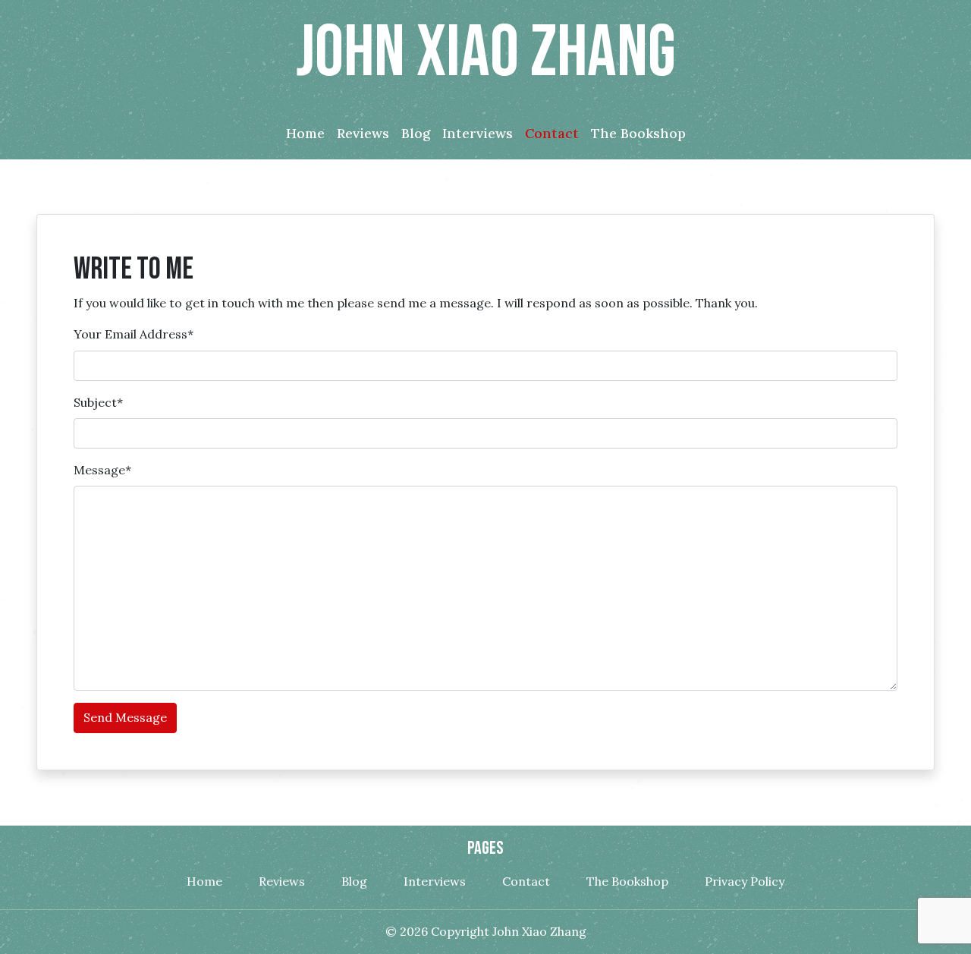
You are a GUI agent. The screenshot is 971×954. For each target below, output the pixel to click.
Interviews (435, 881)
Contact (526, 881)
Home (204, 881)
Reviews (282, 881)
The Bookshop (627, 881)
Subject (98, 402)
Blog (354, 881)
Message (102, 469)
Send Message (125, 717)
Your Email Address (133, 334)
